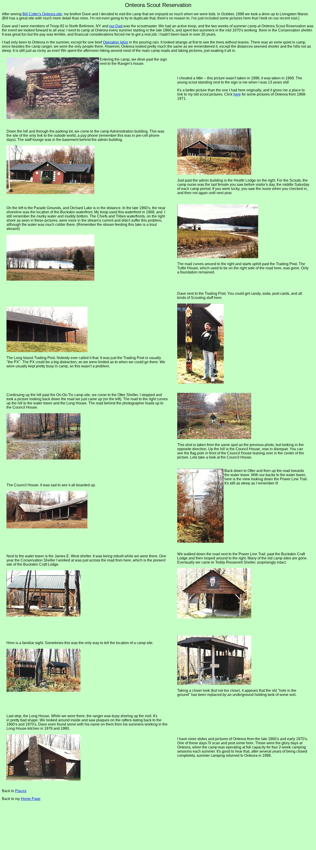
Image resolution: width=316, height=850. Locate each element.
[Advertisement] (88, 823)
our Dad (116, 26)
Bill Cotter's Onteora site (42, 14)
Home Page (30, 799)
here (237, 94)
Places (20, 791)
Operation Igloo (115, 42)
